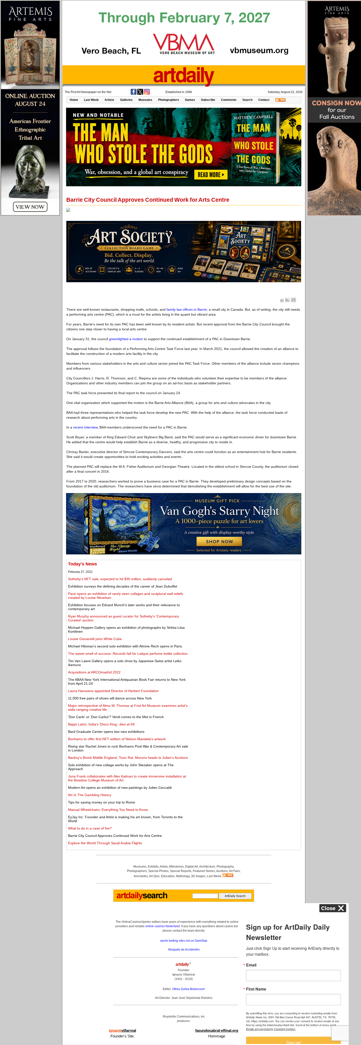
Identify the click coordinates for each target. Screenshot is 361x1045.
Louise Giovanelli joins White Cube (95, 639)
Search (247, 100)
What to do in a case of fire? (90, 828)
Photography (225, 866)
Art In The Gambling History (89, 795)
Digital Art (191, 866)
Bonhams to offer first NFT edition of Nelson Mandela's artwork (117, 739)
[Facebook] (134, 93)
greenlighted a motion (126, 339)
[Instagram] (147, 93)
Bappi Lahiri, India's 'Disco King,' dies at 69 (101, 724)
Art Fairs (234, 871)
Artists (109, 100)
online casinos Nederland (162, 926)
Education (168, 876)
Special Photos (158, 871)
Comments (228, 100)
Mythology (183, 876)
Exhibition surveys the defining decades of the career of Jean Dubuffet (122, 586)
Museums (145, 100)
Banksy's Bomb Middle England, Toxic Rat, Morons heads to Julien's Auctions (128, 758)
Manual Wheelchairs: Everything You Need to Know (108, 810)
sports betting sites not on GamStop (183, 940)
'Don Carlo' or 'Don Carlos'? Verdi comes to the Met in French (116, 717)
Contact (263, 100)
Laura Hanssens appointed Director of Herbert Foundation (113, 691)
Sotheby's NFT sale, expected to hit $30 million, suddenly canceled (120, 579)
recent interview (85, 427)
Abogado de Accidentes (184, 949)
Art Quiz (154, 876)
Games (190, 100)
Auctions (222, 871)
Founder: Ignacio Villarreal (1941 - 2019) (183, 974)
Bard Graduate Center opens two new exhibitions (106, 732)
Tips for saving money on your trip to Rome (101, 802)
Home (74, 100)
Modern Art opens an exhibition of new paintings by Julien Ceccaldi (120, 788)
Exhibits (153, 866)
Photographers (168, 100)
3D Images (198, 876)
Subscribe (208, 100)
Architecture (207, 866)
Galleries (126, 100)
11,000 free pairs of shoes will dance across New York (110, 698)
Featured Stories (204, 871)
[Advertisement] (245, 596)
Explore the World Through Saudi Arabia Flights (105, 843)
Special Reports (180, 871)
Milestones (176, 866)
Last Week (91, 100)
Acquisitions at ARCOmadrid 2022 (94, 672)
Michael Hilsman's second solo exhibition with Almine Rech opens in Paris (125, 646)
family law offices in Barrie (187, 309)
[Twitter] (140, 93)
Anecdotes (141, 876)
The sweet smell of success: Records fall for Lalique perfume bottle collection (128, 654)
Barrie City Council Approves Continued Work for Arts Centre (115, 836)
